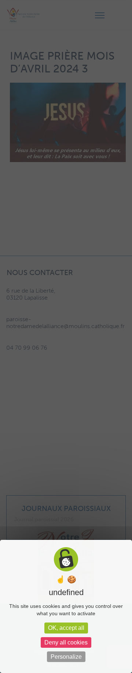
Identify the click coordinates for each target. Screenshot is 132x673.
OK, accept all (66, 628)
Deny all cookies (66, 642)
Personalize (66, 657)
